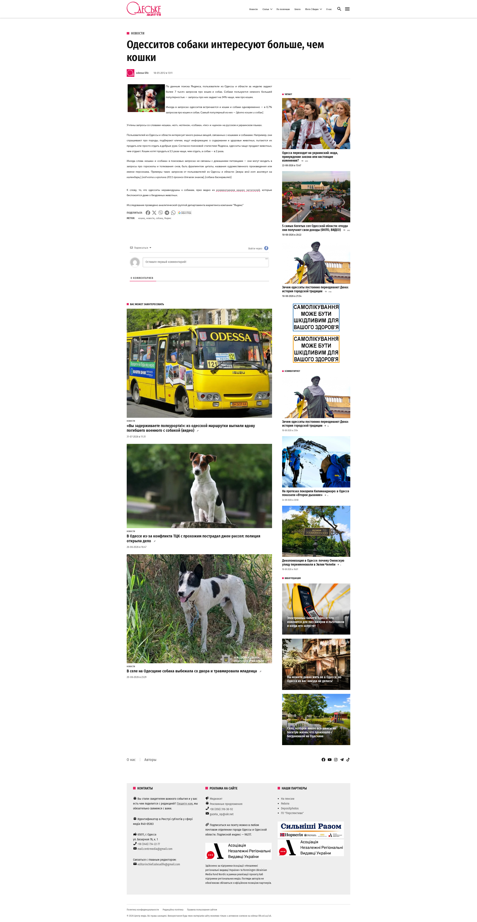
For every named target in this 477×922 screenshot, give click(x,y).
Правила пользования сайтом (202, 909)
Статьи (266, 9)
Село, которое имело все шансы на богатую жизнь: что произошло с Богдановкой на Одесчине (311, 732)
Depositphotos (290, 808)
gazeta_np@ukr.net (221, 814)
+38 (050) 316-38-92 (221, 809)
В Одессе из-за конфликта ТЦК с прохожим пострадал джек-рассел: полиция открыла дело (193, 538)
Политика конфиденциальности (143, 909)
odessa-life (142, 73)
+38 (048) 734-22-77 (149, 844)
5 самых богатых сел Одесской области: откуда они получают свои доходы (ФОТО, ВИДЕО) (315, 228)
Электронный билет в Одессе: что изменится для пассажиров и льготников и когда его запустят (315, 622)
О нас (329, 9)
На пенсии (287, 798)
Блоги (298, 9)
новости (150, 218)
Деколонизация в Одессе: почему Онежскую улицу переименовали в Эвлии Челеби (313, 563)
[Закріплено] (347, 9)
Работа (285, 803)
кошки (141, 218)
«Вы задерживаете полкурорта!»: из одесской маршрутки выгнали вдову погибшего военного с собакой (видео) (191, 428)
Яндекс (167, 218)
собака (159, 218)
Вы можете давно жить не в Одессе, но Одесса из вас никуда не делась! (314, 679)
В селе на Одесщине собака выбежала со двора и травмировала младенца (192, 671)
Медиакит (216, 798)
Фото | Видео (312, 9)
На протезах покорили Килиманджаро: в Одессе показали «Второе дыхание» (315, 493)
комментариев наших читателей (238, 189)
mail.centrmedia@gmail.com (155, 849)
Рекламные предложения (226, 804)
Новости (253, 9)
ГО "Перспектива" (292, 813)
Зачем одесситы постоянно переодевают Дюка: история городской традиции (315, 289)
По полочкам (283, 9)
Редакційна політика (173, 909)
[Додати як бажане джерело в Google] (184, 212)
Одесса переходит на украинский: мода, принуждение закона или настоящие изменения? (310, 157)
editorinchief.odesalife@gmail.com (159, 864)
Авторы (150, 759)
